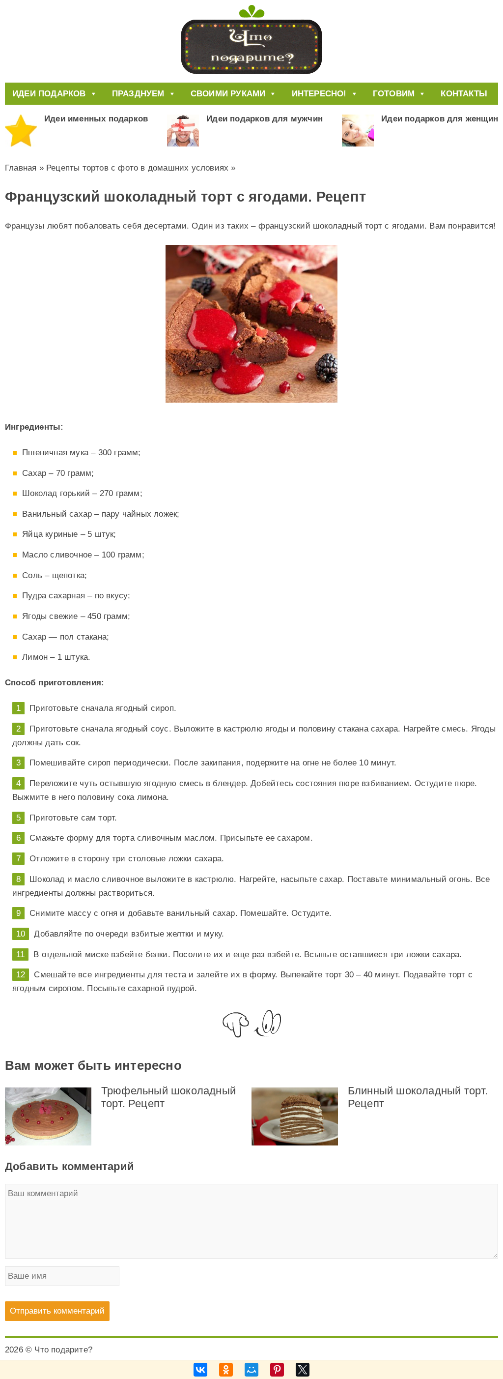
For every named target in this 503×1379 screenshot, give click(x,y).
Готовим (394, 93)
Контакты (464, 93)
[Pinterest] (277, 1370)
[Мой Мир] (251, 1370)
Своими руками (228, 93)
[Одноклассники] (226, 1370)
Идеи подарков (49, 93)
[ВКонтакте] (200, 1370)
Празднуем (138, 93)
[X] (302, 1370)
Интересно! (319, 93)
